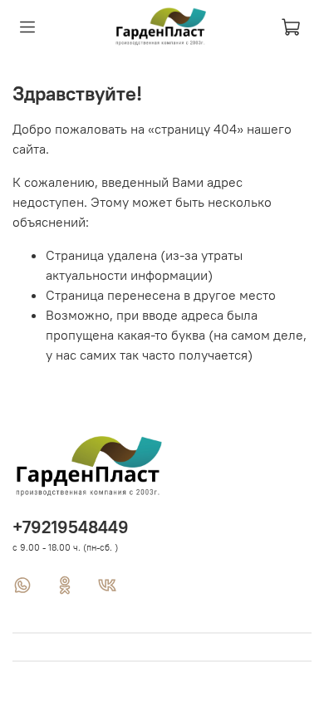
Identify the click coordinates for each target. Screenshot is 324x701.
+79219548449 (70, 527)
